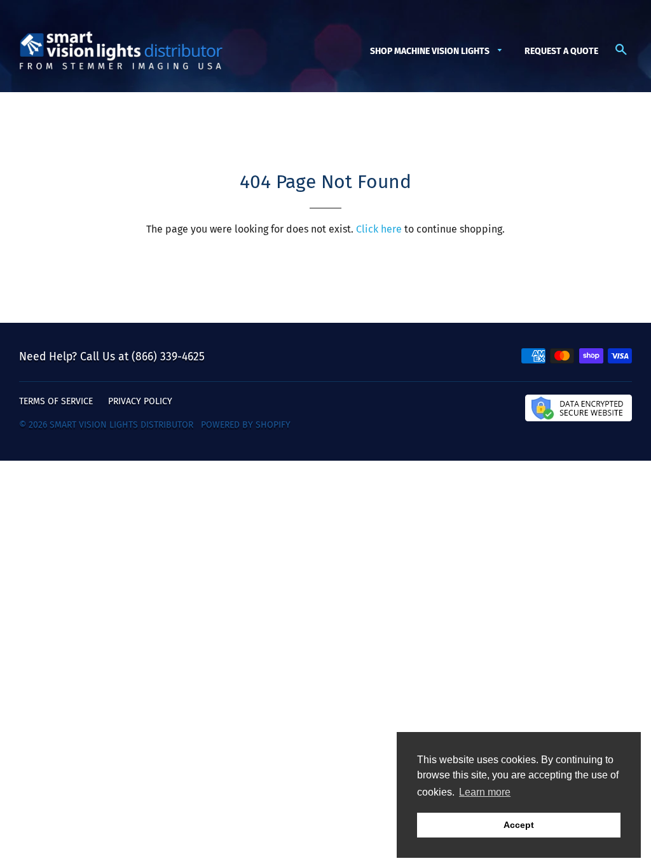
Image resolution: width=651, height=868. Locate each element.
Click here (379, 229)
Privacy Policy (140, 401)
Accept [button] (519, 825)
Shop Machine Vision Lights (430, 51)
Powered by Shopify (246, 424)
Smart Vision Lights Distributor (121, 424)
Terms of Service (56, 401)
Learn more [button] (485, 792)
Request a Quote (561, 51)
